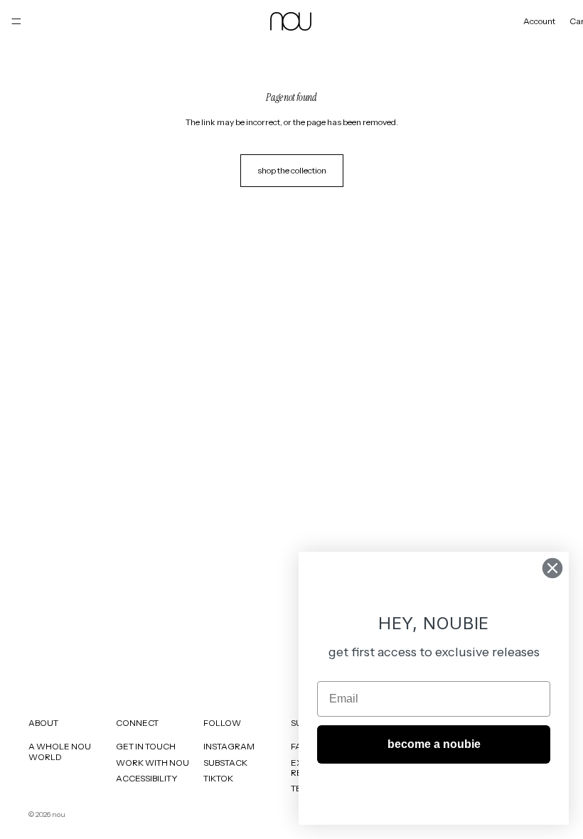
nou (58, 814)
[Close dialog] (552, 568)
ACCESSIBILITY (147, 778)
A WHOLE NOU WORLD (59, 751)
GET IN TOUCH (146, 746)
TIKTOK (218, 778)
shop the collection (291, 170)
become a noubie (434, 744)
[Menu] (16, 21)
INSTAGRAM (229, 746)
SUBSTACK (225, 762)
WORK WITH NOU (152, 762)
